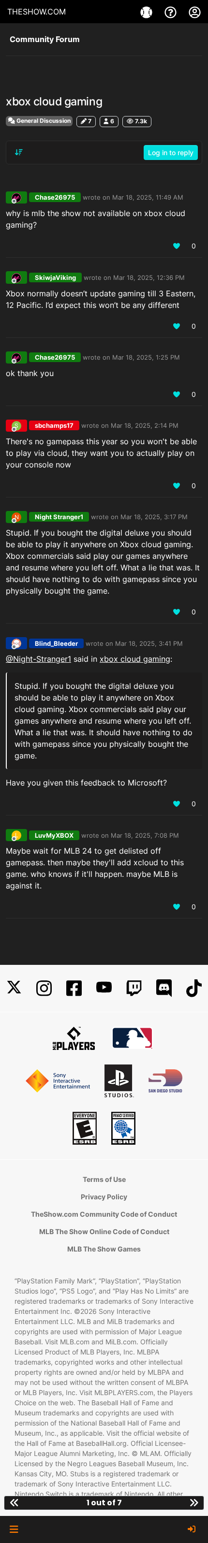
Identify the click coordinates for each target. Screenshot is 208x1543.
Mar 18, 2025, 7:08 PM (145, 835)
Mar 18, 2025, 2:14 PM (144, 425)
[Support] (171, 11)
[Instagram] (44, 988)
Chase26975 (55, 197)
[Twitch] (134, 988)
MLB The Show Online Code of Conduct (104, 1231)
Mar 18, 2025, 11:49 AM (147, 197)
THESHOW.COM (36, 11)
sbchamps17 (54, 425)
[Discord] (164, 988)
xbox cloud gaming (135, 659)
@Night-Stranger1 (38, 659)
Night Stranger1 (59, 517)
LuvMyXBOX (54, 835)
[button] (14, 1529)
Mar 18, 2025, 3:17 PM (154, 517)
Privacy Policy (104, 1197)
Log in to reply (170, 152)
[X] (14, 988)
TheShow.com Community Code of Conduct (104, 1214)
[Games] (147, 11)
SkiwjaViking (55, 277)
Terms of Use (104, 1179)
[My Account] (195, 11)
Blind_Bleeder (56, 643)
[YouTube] (104, 988)
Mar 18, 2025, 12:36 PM (149, 277)
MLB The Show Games (104, 1249)
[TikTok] (194, 988)
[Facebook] (74, 988)
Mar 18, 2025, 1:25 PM (146, 357)
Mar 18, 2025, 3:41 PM (149, 643)
